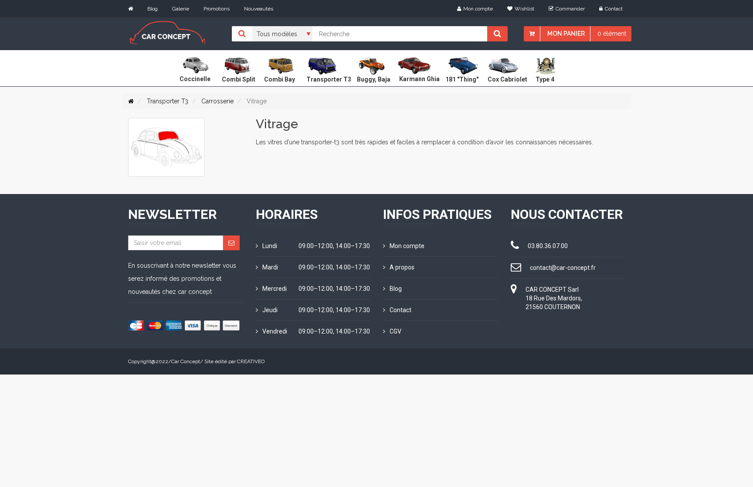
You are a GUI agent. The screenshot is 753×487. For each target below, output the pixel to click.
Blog (152, 9)
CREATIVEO (251, 361)
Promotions (217, 9)
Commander (570, 9)
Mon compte (478, 9)
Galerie (180, 9)
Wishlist (524, 9)
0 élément (611, 33)
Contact (614, 9)
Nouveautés (258, 9)
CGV (395, 331)
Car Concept (185, 361)
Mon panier (566, 33)
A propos (402, 267)
